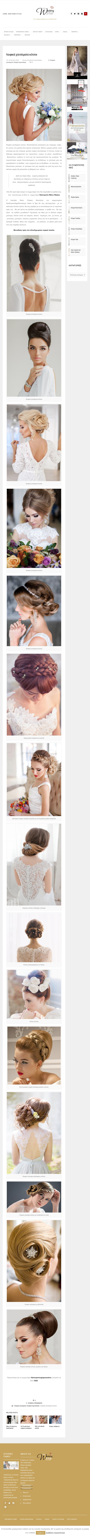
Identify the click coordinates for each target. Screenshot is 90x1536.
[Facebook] (71, 13)
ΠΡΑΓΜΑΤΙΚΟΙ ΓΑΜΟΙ (22, 32)
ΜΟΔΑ (65, 32)
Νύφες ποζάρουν (54, 1426)
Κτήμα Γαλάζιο (75, 218)
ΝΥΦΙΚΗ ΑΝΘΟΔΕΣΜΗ (26, 1519)
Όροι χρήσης (27, 1503)
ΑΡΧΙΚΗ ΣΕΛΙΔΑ (8, 31)
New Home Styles (15, 14)
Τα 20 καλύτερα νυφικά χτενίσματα (26, 1427)
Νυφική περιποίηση (20, 62)
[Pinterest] (82, 13)
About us (25, 1492)
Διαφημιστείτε (27, 1499)
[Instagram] (78, 13)
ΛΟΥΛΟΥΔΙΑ (48, 31)
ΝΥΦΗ (57, 32)
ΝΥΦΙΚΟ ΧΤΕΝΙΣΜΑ (58, 1519)
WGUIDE (27, 35)
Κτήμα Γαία (74, 239)
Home (5, 14)
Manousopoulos (76, 186)
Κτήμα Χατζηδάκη (76, 229)
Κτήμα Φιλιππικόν (76, 208)
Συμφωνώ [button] (40, 1533)
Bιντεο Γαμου (38, 31)
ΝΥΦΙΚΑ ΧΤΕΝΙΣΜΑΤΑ (35, 1403)
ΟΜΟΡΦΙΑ (17, 35)
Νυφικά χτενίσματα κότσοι (21, 54)
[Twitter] (75, 13)
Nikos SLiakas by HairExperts (11, 1427)
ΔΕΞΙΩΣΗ (7, 35)
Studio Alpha (75, 197)
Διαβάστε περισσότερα (55, 1533)
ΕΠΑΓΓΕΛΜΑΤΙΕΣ (72, 1519)
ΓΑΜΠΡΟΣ (74, 32)
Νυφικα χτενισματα (20, 1406)
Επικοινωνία (27, 1496)
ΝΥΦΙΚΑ (47, 1519)
